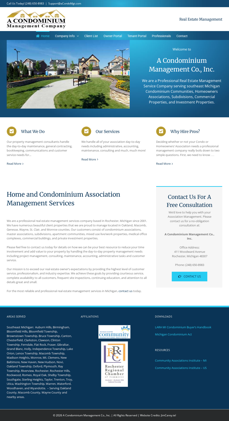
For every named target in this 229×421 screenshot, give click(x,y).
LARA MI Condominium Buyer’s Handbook (183, 327)
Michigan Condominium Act (173, 334)
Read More (14, 164)
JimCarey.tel (168, 415)
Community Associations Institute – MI (181, 360)
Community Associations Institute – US (181, 368)
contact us (125, 291)
